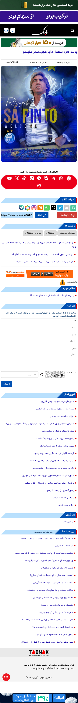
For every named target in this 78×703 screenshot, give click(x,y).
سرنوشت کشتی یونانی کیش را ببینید (56, 612)
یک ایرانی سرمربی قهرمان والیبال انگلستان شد (53, 468)
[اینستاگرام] (33, 207)
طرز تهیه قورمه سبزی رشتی (62, 416)
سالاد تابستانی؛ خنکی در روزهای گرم (58, 431)
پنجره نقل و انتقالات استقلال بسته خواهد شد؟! (52, 295)
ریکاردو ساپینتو (67, 233)
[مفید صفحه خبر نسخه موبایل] (39, 16)
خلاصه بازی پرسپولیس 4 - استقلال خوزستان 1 (52, 597)
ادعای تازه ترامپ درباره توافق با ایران (57, 401)
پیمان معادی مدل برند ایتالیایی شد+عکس (55, 409)
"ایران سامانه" (32, 677)
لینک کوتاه (69, 215)
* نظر (74, 349)
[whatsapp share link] (47, 208)
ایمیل (73, 335)
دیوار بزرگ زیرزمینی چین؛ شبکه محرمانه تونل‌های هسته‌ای (47, 642)
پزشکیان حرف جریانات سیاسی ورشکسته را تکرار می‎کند (49, 483)
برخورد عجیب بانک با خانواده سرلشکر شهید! (53, 634)
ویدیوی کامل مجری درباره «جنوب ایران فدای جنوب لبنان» (47, 538)
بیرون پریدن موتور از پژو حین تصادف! (57, 446)
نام (75, 321)
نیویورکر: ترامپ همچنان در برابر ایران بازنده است (52, 461)
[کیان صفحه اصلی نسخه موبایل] (39, 698)
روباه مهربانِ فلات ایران (64, 498)
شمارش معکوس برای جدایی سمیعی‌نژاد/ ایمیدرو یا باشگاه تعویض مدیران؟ (40, 424)
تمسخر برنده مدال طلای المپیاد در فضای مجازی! (51, 575)
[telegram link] (53, 178)
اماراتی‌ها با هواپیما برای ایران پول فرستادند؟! (52, 627)
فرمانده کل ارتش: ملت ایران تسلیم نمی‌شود (54, 453)
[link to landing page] (40, 30)
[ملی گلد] (39, 5)
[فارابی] (39, 42)
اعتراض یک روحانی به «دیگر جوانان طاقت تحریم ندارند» (47, 620)
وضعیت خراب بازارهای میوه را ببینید (57, 605)
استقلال (50, 233)
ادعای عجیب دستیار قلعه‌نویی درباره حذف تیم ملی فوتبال (48, 475)
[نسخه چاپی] (73, 208)
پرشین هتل (68, 522)
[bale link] (46, 178)
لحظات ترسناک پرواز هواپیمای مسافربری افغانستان (50, 590)
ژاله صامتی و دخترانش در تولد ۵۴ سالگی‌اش (53, 583)
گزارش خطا (72, 282)
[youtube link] (9, 178)
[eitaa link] (24, 178)
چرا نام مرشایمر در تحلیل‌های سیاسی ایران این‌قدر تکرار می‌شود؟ (44, 262)
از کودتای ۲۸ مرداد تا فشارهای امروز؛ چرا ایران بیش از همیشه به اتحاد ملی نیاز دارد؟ (39, 245)
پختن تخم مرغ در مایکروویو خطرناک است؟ (54, 438)
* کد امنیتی (71, 373)
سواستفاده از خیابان (64, 546)
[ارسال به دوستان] (66, 208)
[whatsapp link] (61, 178)
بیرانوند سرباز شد (66, 505)
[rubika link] (68, 178)
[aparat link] (39, 185)
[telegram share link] (60, 208)
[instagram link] (31, 178)
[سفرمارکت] (39, 274)
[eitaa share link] (40, 208)
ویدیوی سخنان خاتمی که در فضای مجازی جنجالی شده (49, 560)
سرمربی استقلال (33, 233)
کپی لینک (41, 215)
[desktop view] (12, 30)
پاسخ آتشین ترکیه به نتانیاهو (60, 490)
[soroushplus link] (39, 178)
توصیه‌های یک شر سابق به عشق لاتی (56, 568)
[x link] (17, 178)
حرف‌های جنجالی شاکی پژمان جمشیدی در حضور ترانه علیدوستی (44, 553)
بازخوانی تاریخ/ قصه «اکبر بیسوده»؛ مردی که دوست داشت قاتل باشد (41, 254)
